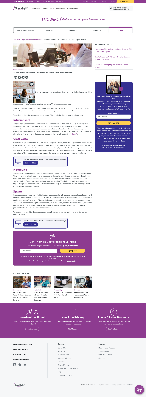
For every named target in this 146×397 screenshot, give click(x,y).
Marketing (97, 30)
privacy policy (71, 261)
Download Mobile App (66, 375)
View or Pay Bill (103, 351)
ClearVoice (20, 139)
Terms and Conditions (125, 385)
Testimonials (32, 329)
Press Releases (63, 355)
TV (51, 8)
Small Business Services (22, 344)
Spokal (17, 191)
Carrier (38, 1)
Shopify (74, 134)
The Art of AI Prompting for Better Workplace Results (63, 294)
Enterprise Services (20, 349)
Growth (49, 30)
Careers (61, 362)
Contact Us (62, 348)
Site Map (101, 358)
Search (113, 1)
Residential (59, 1)
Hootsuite (20, 169)
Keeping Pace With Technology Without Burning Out (81, 294)
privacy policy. (121, 147)
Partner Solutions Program (68, 368)
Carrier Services (19, 354)
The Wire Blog (72, 8)
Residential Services (21, 360)
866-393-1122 (30, 163)
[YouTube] (25, 364)
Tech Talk (121, 30)
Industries (60, 8)
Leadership (73, 30)
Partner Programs (48, 1)
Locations (85, 1)
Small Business (19, 1)
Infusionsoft (21, 120)
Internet (35, 8)
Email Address (113, 113)
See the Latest (113, 329)
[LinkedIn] (14, 364)
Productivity (37, 40)
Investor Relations (64, 358)
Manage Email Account (106, 348)
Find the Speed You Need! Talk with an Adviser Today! (44, 159)
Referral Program (64, 365)
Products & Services (106, 355)
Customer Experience (25, 30)
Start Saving (73, 329)
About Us (61, 351)
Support (93, 1)
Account (103, 1)
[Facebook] (19, 364)
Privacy (114, 385)
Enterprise (30, 1)
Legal (60, 372)
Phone (44, 8)
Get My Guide (113, 123)
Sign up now (72, 251)
